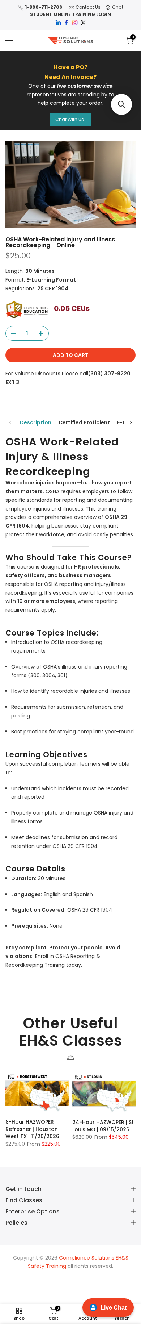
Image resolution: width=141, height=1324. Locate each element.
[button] (121, 104)
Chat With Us (69, 119)
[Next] (130, 422)
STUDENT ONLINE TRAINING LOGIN (70, 14)
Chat (117, 7)
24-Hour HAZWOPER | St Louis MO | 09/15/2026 (103, 1126)
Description (35, 423)
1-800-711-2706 (43, 7)
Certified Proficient (84, 423)
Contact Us (88, 7)
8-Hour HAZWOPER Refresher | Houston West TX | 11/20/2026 (32, 1129)
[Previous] (10, 422)
